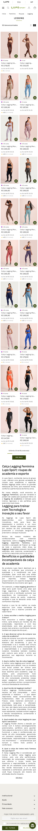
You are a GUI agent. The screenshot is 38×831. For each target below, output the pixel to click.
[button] (8, 8)
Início (4, 14)
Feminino (12, 14)
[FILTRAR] (10, 828)
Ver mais (19, 778)
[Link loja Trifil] (31, 2)
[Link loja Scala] (19, 2)
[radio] (34, 25)
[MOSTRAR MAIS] (19, 457)
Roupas (21, 14)
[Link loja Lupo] (6, 2)
